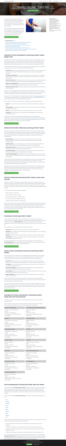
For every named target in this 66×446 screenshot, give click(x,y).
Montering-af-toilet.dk (9, 1)
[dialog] (33, 443)
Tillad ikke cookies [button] (36, 444)
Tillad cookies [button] (29, 444)
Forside (40, 1)
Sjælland (50, 1)
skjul (14, 40)
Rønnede (7, 401)
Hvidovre (7, 415)
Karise (7, 405)
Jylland (44, 1)
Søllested (7, 411)
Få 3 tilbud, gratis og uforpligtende (33, 10)
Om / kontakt (55, 1)
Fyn (47, 1)
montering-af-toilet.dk (38, 96)
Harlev (7, 409)
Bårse (7, 413)
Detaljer (41, 442)
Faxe (6, 399)
